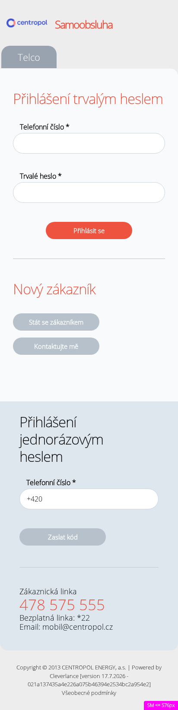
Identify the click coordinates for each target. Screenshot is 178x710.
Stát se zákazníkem (56, 322)
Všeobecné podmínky (89, 693)
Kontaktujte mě (56, 346)
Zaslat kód (63, 537)
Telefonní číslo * (45, 126)
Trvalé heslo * (41, 176)
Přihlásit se (89, 230)
